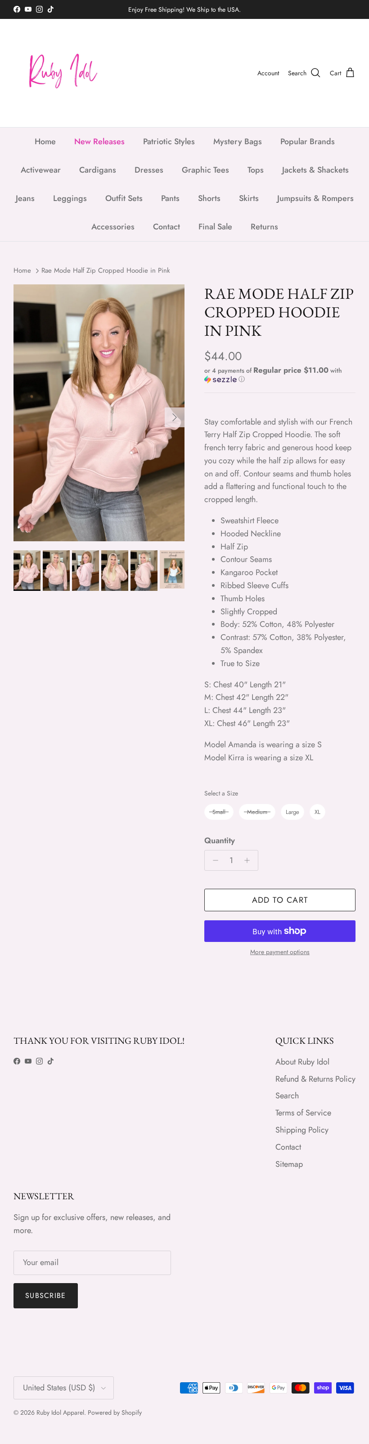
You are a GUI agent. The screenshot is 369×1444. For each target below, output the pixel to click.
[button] (277, 375)
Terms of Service (303, 1113)
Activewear (41, 170)
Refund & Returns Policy (315, 1079)
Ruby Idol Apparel (60, 1412)
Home (45, 141)
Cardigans (97, 170)
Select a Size (221, 793)
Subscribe (45, 1295)
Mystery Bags (237, 141)
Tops (256, 170)
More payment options (280, 952)
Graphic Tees (205, 170)
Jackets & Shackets (315, 170)
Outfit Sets (124, 198)
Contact (166, 227)
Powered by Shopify (115, 1412)
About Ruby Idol (302, 1062)
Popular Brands (307, 141)
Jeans (25, 198)
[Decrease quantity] (213, 860)
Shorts (209, 198)
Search (287, 1095)
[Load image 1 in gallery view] (99, 412)
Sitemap (289, 1164)
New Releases (99, 141)
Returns (264, 227)
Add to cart (280, 900)
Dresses (149, 170)
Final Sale (215, 227)
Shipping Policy (301, 1130)
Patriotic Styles (169, 141)
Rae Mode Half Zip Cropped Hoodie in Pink (105, 270)
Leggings (70, 198)
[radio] (219, 812)
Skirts (249, 198)
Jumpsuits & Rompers (315, 198)
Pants (170, 198)
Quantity (219, 840)
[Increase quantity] (249, 860)
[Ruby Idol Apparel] (59, 73)
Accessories (113, 227)
